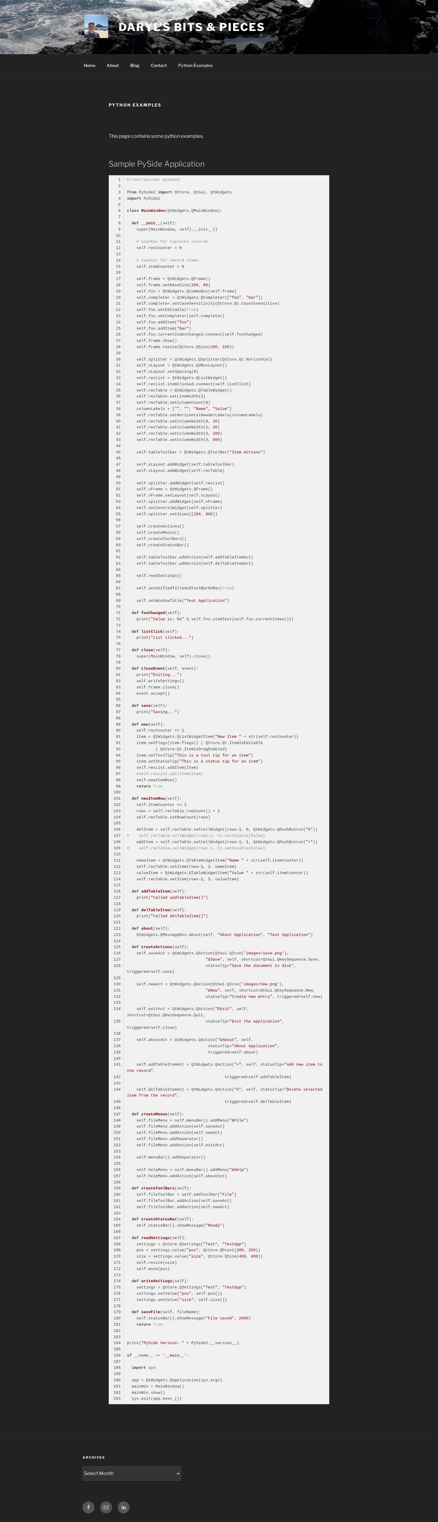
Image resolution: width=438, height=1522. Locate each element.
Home (89, 65)
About (113, 65)
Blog (134, 65)
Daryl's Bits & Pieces (192, 27)
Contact (159, 65)
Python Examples (195, 65)
